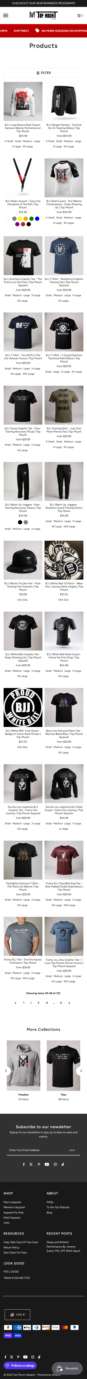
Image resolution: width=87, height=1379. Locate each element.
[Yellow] (20, 219)
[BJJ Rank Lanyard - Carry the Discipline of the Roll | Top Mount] (23, 177)
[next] (69, 1003)
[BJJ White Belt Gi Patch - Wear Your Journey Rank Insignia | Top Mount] (64, 560)
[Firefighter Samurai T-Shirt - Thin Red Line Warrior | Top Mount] (23, 860)
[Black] (29, 224)
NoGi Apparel (12, 1217)
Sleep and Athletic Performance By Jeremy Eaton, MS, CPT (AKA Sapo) (63, 1246)
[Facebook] (24, 1165)
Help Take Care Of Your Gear (21, 1242)
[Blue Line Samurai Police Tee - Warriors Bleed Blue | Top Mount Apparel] (64, 707)
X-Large (16, 146)
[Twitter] (31, 1165)
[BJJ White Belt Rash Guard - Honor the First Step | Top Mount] (64, 631)
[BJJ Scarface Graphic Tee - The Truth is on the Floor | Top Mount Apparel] (23, 255)
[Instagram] (55, 1165)
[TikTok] (63, 1165)
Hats (7, 1222)
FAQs (50, 1202)
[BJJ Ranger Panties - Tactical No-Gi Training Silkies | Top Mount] (64, 101)
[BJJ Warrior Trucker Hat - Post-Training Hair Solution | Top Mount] (23, 560)
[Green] (31, 219)
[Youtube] (47, 1165)
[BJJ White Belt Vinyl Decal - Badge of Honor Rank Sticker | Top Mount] (23, 707)
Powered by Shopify (49, 1374)
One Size (22, 599)
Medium (27, 141)
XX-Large (28, 146)
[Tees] (63, 1065)
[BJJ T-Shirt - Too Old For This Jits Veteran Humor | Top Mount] (23, 331)
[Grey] (14, 219)
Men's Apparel (12, 1202)
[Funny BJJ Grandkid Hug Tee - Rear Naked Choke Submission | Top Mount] (64, 860)
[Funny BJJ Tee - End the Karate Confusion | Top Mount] (23, 936)
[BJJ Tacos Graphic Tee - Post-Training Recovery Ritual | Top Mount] (23, 405)
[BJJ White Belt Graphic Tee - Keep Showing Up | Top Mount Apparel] (23, 631)
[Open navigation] (14, 15)
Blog (49, 1212)
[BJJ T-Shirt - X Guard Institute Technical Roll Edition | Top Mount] (64, 331)
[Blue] (37, 219)
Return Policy (11, 1247)
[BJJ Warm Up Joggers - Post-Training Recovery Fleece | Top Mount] (23, 481)
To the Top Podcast (58, 1207)
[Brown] (23, 224)
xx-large (63, 828)
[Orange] (26, 219)
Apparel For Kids (13, 1212)
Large (37, 141)
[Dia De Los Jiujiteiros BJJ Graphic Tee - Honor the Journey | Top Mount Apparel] (23, 783)
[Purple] (17, 224)
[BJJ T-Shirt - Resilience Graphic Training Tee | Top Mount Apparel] (64, 255)
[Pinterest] (39, 1165)
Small (18, 141)
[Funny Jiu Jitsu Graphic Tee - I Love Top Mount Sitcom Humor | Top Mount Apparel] (64, 936)
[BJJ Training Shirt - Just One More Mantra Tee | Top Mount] (64, 405)
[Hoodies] (23, 1065)
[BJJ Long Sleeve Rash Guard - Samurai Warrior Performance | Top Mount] (23, 101)
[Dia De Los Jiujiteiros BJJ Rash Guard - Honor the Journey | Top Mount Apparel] (64, 783)
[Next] (81, 1071)
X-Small (9, 141)
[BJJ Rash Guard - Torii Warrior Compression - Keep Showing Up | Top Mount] (64, 177)
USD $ (20, 1314)
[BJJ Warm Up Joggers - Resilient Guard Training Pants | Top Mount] (64, 481)
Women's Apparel (14, 1207)
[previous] (15, 1003)
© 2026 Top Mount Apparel (20, 1374)
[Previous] (6, 1071)
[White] (9, 219)
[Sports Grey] (26, 522)
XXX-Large (28, 373)
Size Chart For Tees (15, 1252)
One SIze (22, 747)
